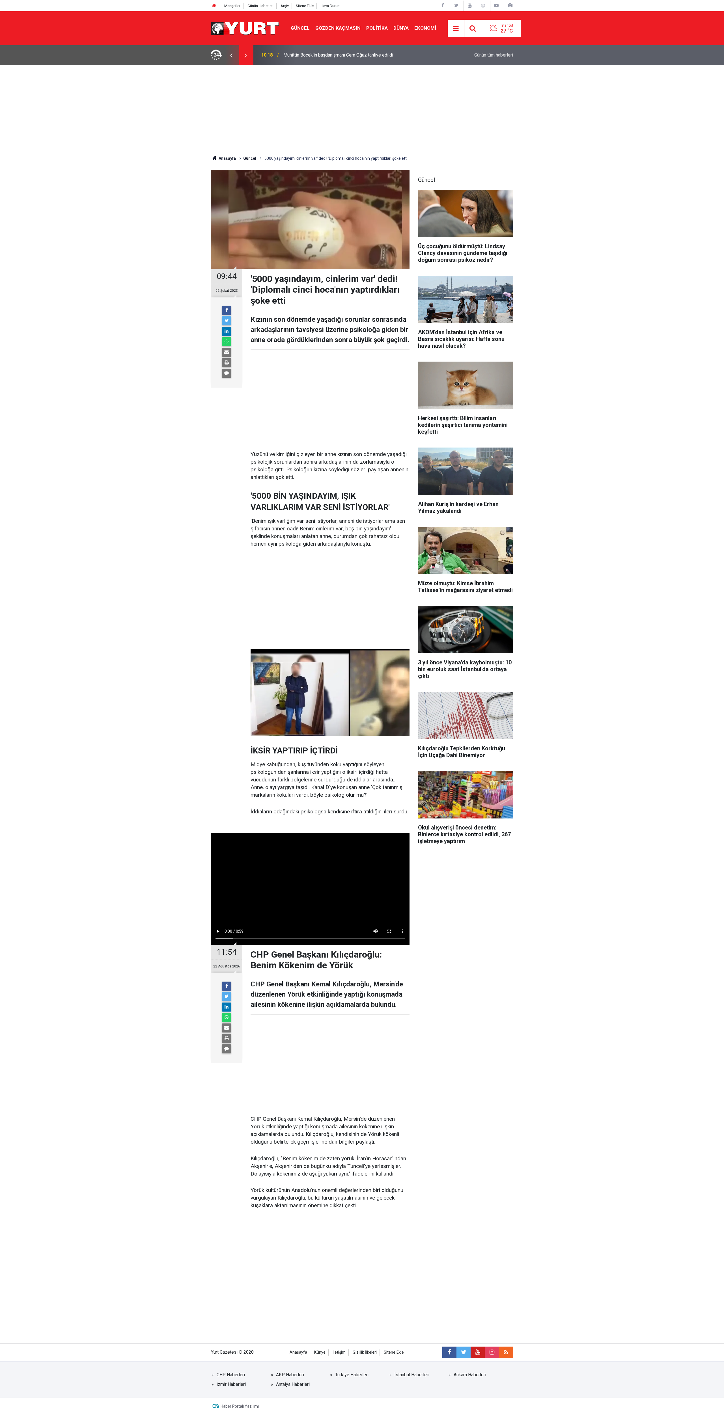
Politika (377, 28)
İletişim (339, 1352)
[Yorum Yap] (226, 373)
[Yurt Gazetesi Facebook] (443, 5)
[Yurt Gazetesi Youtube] (470, 5)
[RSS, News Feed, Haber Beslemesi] (506, 1352)
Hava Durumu (331, 6)
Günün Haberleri (260, 6)
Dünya (401, 28)
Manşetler (232, 6)
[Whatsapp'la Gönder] (226, 341)
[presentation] (231, 55)
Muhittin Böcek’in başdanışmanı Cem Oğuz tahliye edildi (338, 55)
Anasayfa (298, 1352)
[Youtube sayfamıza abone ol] (478, 1352)
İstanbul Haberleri (412, 1374)
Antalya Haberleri (293, 1384)
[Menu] (456, 28)
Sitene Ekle (305, 6)
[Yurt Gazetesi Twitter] (456, 5)
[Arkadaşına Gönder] (226, 352)
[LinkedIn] (226, 331)
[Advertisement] (362, 107)
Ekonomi (425, 28)
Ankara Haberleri (470, 1374)
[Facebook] (226, 310)
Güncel (300, 28)
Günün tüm (493, 55)
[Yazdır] (226, 362)
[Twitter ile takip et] (463, 1352)
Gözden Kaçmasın (338, 28)
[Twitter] (226, 320)
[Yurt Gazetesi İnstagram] (483, 5)
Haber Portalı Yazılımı (240, 1406)
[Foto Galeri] (510, 5)
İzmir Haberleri (231, 1384)
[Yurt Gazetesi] (245, 28)
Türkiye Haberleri (352, 1374)
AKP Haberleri (290, 1374)
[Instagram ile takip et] (492, 1352)
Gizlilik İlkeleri (365, 1352)
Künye (320, 1352)
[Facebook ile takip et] (449, 1352)
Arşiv (285, 6)
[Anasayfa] (214, 6)
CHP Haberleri (231, 1374)
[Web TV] (496, 5)
